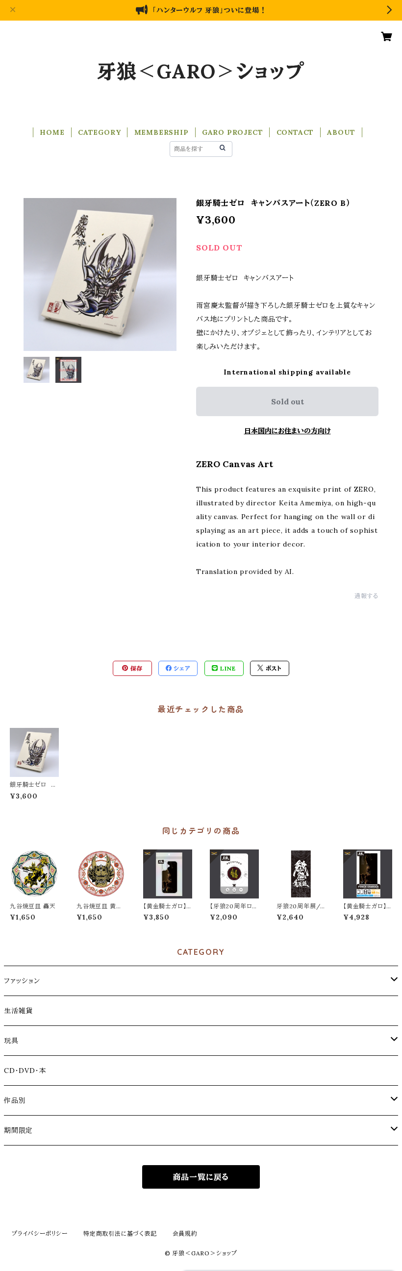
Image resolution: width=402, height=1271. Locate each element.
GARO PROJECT (232, 132)
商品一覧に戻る (201, 1177)
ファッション (22, 980)
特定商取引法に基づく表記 (120, 1233)
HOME (52, 132)
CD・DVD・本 (25, 1070)
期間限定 (18, 1130)
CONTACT (295, 132)
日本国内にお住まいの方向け (287, 430)
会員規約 (185, 1233)
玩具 (11, 1040)
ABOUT (341, 132)
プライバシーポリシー (40, 1233)
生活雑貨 (18, 1010)
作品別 (14, 1100)
